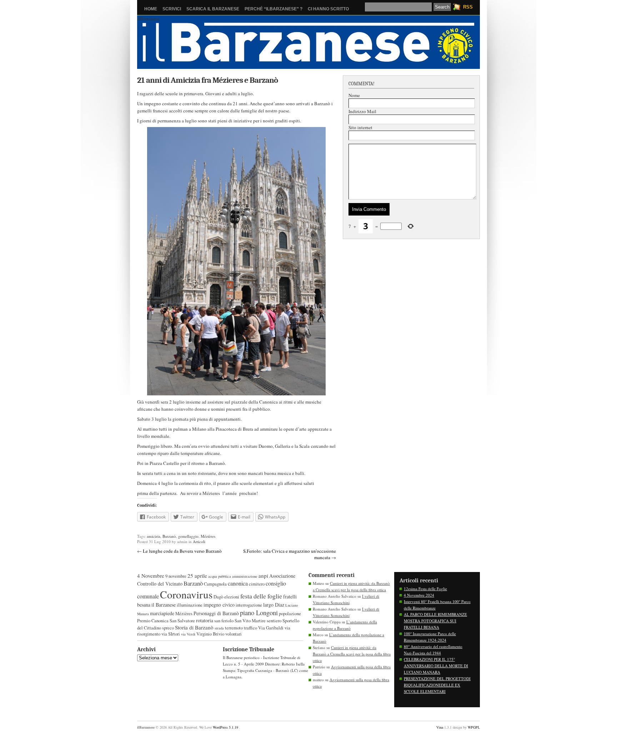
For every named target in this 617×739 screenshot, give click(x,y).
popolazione (290, 614)
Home (150, 8)
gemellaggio (188, 536)
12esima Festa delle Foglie (425, 588)
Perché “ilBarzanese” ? (273, 8)
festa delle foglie (261, 596)
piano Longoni (259, 612)
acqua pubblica (219, 576)
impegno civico (219, 604)
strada (219, 628)
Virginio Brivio (210, 634)
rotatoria (204, 620)
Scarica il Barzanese (212, 8)
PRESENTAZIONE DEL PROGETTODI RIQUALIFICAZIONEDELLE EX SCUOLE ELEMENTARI (437, 685)
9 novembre (175, 576)
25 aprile (197, 575)
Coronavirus (186, 594)
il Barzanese (163, 604)
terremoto (234, 628)
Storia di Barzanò (194, 627)
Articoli (199, 541)
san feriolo (224, 621)
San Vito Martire (250, 621)
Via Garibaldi (271, 628)
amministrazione (244, 576)
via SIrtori (170, 634)
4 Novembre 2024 (419, 595)
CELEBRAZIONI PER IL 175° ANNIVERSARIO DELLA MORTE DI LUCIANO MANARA (436, 666)
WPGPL (474, 727)
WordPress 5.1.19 (225, 727)
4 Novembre (150, 575)
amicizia (153, 536)
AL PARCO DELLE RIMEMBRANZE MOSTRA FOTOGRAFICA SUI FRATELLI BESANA (435, 621)
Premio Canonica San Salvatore (166, 621)
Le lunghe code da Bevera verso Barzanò (182, 551)
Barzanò (169, 536)
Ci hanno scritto (328, 8)
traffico (250, 628)
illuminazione (189, 605)
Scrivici (171, 8)
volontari (233, 634)
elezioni (231, 597)
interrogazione (249, 605)
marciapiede (162, 613)
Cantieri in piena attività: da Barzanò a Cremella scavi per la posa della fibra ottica (352, 654)
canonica (238, 583)
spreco (168, 628)
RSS (468, 7)
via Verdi (188, 634)
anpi (263, 575)
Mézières (208, 536)
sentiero (274, 621)
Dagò (218, 597)
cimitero (257, 584)
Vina (439, 727)
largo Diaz (273, 604)
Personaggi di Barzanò (216, 613)
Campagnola (215, 584)
